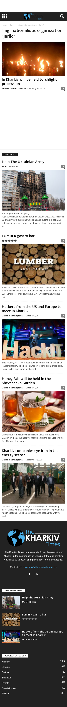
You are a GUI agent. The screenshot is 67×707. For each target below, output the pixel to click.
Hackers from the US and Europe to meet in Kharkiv (31, 308)
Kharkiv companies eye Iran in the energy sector (30, 452)
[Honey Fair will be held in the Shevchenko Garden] (33, 411)
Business (6, 677)
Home (4, 25)
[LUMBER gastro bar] (33, 264)
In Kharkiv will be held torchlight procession (29, 81)
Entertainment (9, 688)
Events (5, 683)
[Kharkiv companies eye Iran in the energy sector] (33, 483)
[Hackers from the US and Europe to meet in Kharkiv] (33, 339)
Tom (4, 166)
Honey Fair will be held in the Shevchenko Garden (26, 380)
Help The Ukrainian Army (23, 161)
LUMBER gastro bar (18, 236)
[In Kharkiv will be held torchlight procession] (33, 59)
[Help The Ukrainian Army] (33, 190)
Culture (5, 672)
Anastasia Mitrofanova (14, 88)
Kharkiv (6, 661)
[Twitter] (37, 574)
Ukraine (6, 667)
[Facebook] (30, 574)
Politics (5, 693)
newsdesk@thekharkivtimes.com (40, 567)
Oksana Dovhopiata (12, 315)
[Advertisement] (33, 5)
